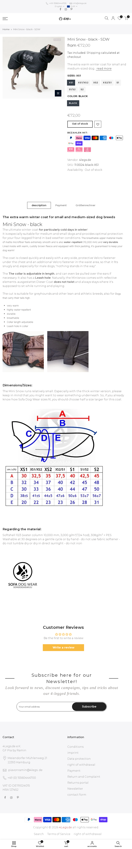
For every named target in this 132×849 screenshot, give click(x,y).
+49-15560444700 (57, 3)
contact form (76, 794)
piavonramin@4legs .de (25, 770)
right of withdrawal (81, 764)
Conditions (75, 746)
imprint (73, 752)
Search (39, 834)
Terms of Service (58, 834)
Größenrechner (85, 205)
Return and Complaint (83, 776)
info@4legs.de (79, 3)
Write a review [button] (63, 647)
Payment (61, 205)
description (39, 205)
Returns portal (78, 782)
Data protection (79, 758)
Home (6, 29)
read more (104, 68)
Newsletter (75, 788)
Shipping (93, 52)
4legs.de (85, 160)
